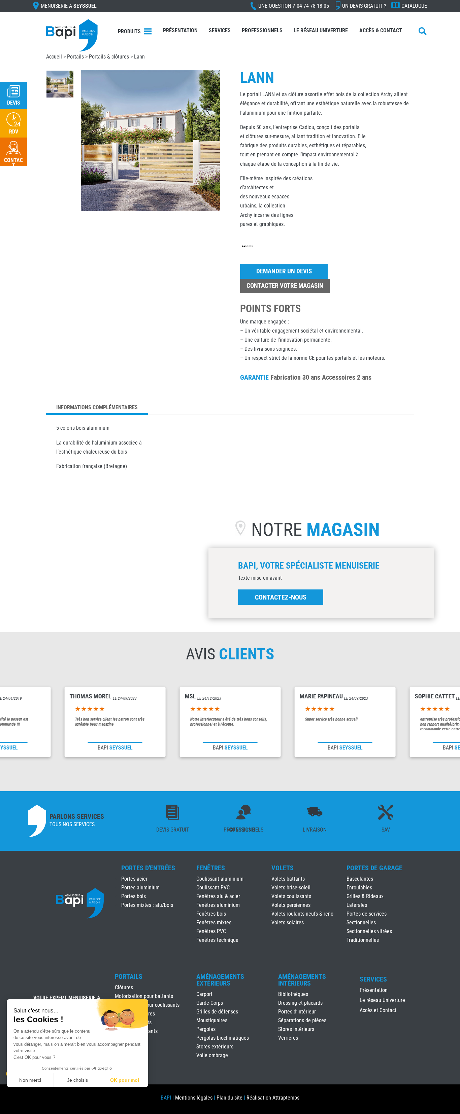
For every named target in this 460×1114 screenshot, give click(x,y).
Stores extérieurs (214, 1046)
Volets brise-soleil (290, 887)
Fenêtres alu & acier (218, 896)
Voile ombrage (212, 1055)
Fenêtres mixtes (213, 922)
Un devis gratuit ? (364, 6)
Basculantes (360, 879)
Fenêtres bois (211, 914)
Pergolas (206, 1029)
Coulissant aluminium (219, 879)
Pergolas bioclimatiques (222, 1038)
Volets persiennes (290, 905)
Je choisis (77, 1080)
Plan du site (229, 1097)
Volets (282, 868)
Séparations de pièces (302, 1020)
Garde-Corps (209, 1003)
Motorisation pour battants (144, 996)
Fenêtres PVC (211, 931)
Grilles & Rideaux (365, 896)
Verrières (288, 1038)
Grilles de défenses (217, 1011)
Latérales (357, 905)
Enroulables (359, 887)
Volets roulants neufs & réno (302, 914)
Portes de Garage (374, 868)
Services (220, 30)
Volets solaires (287, 922)
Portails (128, 976)
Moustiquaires (211, 1020)
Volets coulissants (291, 896)
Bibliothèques (293, 994)
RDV (13, 131)
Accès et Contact (378, 1010)
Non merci (30, 1080)
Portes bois (133, 896)
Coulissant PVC (213, 887)
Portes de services (367, 914)
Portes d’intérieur (297, 1011)
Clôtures (124, 987)
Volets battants (288, 879)
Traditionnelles (363, 940)
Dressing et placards (300, 1003)
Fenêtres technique (217, 940)
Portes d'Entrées (148, 868)
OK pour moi (124, 1080)
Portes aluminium (140, 887)
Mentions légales (193, 1097)
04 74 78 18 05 (313, 6)
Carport (204, 994)
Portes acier (134, 879)
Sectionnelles (361, 922)
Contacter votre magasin (285, 286)
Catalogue (414, 6)
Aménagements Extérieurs (220, 979)
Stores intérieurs (296, 1029)
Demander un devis (284, 271)
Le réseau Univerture (321, 30)
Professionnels (262, 30)
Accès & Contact (380, 30)
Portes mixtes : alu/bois (147, 905)
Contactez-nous (280, 597)
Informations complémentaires (97, 407)
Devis (13, 103)
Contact (13, 163)
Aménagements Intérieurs (302, 979)
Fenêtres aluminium (218, 905)
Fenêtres (210, 868)
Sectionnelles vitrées (369, 931)
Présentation (180, 30)
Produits (129, 31)
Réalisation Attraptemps (273, 1097)
